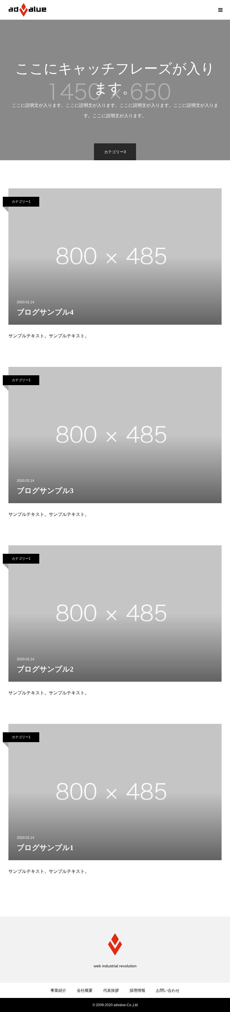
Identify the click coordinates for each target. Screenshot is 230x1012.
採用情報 (137, 990)
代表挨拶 (111, 990)
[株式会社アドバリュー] (27, 10)
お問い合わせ (168, 990)
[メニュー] (220, 10)
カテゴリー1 (21, 202)
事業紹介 (58, 990)
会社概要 (85, 990)
